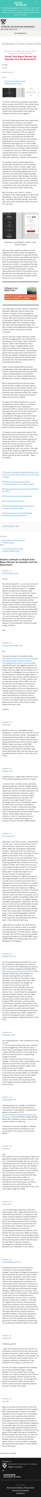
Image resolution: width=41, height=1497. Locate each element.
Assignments (20, 33)
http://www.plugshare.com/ (15, 501)
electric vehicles (8, 526)
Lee (6, 65)
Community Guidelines (20, 1490)
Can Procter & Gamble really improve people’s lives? (15, 82)
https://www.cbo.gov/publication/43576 (17, 971)
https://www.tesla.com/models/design (18, 496)
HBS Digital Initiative (11, 8)
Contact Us (20, 1493)
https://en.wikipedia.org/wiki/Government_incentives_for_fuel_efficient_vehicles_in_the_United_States (20, 474)
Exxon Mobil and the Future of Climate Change (13, 541)
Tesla (17, 526)
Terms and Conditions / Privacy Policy (20, 1487)
